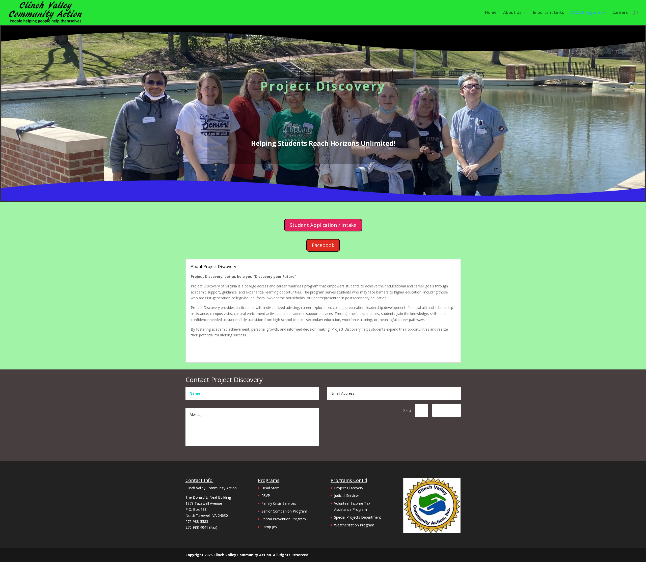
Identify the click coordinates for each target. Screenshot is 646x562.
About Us (512, 13)
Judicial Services (347, 495)
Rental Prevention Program (283, 519)
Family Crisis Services (278, 503)
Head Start (270, 488)
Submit (446, 410)
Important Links (548, 13)
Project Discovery (348, 488)
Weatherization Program (354, 525)
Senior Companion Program (284, 511)
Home (491, 13)
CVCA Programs (586, 13)
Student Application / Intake (323, 225)
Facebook (323, 245)
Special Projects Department (357, 517)
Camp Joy (269, 526)
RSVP (265, 495)
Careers (620, 13)
